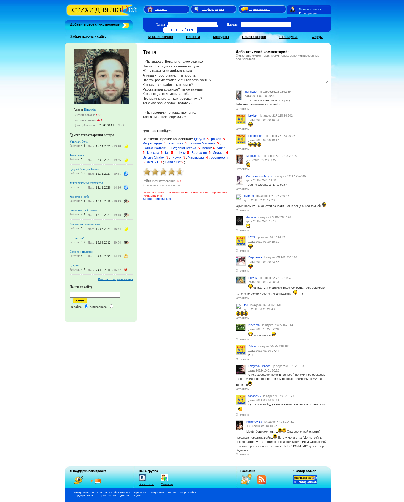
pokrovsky (175, 143)
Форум (317, 37)
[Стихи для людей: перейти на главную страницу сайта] (148, 9)
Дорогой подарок (81, 251)
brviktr (253, 115)
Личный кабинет (310, 9)
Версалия (199, 153)
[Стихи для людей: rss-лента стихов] (248, 484)
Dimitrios (90, 109)
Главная (161, 9)
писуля (176, 157)
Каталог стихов (160, 37)
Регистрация (308, 13)
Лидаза (219, 153)
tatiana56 (254, 396)
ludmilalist (172, 162)
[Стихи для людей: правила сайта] (243, 9)
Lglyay (181, 153)
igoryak (199, 139)
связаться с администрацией (122, 495)
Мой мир (167, 484)
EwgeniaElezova (183, 148)
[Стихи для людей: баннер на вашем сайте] (305, 483)
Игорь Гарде (152, 143)
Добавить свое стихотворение (95, 24)
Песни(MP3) (288, 37)
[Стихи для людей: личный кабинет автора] (293, 9)
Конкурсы (221, 37)
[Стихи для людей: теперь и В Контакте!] (142, 481)
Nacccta (153, 153)
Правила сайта (260, 9)
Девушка (75, 265)
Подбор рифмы (213, 9)
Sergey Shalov (154, 157)
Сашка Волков (154, 148)
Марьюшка (196, 157)
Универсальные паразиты (86, 182)
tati (167, 153)
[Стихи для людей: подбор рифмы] (196, 9)
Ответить (242, 108)
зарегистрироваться (157, 198)
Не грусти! (77, 237)
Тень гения (77, 155)
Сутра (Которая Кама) (84, 169)
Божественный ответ (83, 210)
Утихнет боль (79, 141)
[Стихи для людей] (102, 16)
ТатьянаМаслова (202, 143)
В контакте (146, 484)
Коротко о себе (79, 196)
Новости (193, 37)
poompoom (219, 157)
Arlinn (221, 148)
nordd (206, 148)
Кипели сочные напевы (85, 224)
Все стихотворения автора (115, 279)
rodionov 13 (254, 421)
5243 (251, 237)
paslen (216, 139)
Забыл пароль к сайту (88, 37)
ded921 (153, 162)
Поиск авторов (254, 37)
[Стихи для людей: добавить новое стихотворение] (124, 24)
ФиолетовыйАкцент (259, 176)
